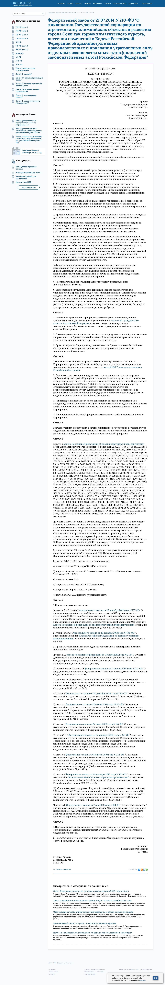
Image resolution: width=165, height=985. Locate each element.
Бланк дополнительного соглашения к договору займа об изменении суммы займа (29, 131)
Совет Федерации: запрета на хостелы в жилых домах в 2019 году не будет (91, 891)
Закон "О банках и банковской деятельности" (29, 85)
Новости (61, 4)
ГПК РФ (19, 61)
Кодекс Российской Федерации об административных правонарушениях (103, 443)
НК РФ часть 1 (22, 46)
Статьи (78, 4)
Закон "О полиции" (24, 74)
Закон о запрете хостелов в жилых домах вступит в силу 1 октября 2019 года (92, 900)
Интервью (97, 4)
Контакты (52, 974)
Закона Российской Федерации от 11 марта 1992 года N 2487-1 (100, 654)
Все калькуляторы (29, 187)
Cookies (142, 980)
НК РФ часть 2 (22, 50)
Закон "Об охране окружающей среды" (29, 79)
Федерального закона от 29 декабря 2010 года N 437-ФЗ (96, 774)
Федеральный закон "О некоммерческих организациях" (98, 777)
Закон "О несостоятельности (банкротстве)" (28, 102)
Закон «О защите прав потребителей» (25, 69)
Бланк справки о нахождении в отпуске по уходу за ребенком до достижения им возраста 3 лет (29, 140)
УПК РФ (19, 65)
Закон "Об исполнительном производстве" (27, 90)
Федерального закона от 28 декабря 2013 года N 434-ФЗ (103, 632)
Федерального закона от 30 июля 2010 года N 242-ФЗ (95, 754)
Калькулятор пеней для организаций (26, 177)
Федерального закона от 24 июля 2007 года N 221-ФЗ (114, 668)
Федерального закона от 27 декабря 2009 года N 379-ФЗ (98, 735)
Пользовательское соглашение (94, 972)
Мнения (87, 4)
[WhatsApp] (147, 870)
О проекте (52, 969)
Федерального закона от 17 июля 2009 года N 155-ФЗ (94, 724)
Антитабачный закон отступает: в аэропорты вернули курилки (84, 923)
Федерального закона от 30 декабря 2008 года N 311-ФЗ (96, 693)
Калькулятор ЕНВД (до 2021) (28, 173)
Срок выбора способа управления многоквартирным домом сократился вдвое (93, 912)
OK (155, 978)
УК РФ (18, 57)
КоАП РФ (20, 53)
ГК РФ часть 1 (22, 27)
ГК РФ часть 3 (22, 35)
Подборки (133, 4)
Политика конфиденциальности (94, 969)
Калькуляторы (119, 4)
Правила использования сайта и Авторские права (135, 969)
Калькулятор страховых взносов (26, 168)
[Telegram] (144, 870)
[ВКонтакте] (139, 870)
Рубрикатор (147, 4)
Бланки (107, 4)
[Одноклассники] (142, 870)
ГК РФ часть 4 (22, 38)
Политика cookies (89, 974)
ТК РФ (18, 42)
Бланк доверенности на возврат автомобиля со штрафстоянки (26, 123)
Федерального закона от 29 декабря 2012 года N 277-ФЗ (109, 610)
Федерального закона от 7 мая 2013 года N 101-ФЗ (93, 805)
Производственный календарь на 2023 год (32, 151)
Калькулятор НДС (23, 182)
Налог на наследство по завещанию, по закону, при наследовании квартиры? (92, 932)
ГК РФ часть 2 (22, 31)
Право (70, 4)
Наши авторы (53, 972)
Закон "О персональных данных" (26, 96)
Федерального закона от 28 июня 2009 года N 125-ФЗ (95, 704)
